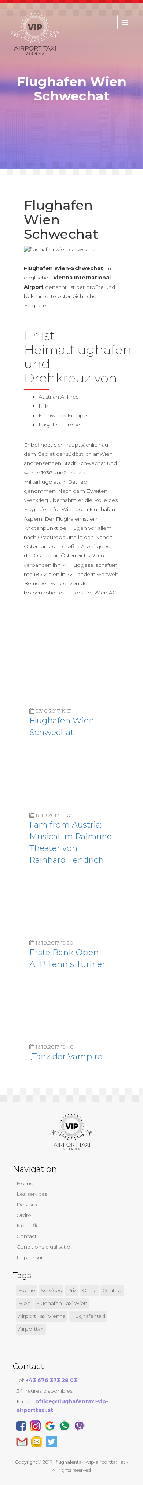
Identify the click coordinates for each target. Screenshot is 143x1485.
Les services (31, 1194)
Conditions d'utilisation (45, 1246)
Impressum (31, 1257)
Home (24, 1183)
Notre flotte (31, 1225)
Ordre (23, 1215)
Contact (26, 1236)
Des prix (26, 1204)
